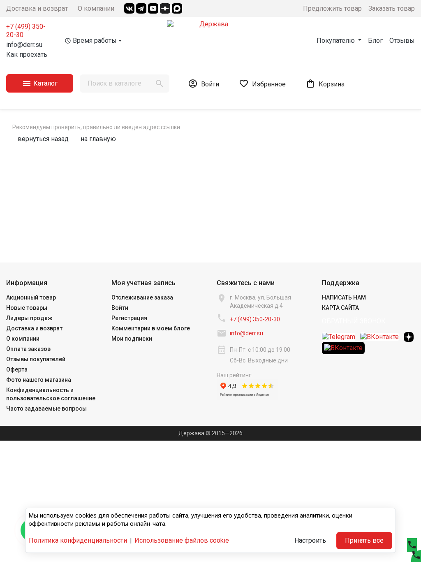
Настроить (310, 540)
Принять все (364, 540)
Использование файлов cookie (181, 540)
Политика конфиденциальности (78, 540)
